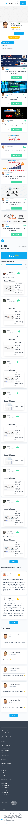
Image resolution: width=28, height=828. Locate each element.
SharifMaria (10, 574)
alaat (8, 299)
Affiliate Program (6, 763)
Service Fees (5, 755)
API (3, 772)
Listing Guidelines (6, 752)
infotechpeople (16, 26)
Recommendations (7, 48)
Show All (13, 561)
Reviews (4, 45)
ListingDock (6, 790)
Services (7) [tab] (5, 42)
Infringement (5, 750)
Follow (9, 33)
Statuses (5, 52)
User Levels (5, 765)
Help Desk (8, 730)
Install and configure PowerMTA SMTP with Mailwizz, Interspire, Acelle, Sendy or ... (18, 317)
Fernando (10, 272)
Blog (3, 775)
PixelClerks (6, 792)
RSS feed (4, 770)
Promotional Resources (8, 768)
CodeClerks (6, 787)
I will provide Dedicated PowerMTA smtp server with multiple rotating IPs (18, 288)
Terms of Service (6, 745)
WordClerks (6, 794)
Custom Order (14, 37)
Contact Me (18, 33)
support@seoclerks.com (7, 732)
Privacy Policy (5, 748)
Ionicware (4, 783)
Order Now (17, 77)
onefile (9, 598)
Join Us (5, 809)
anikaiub (9, 531)
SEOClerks (6, 785)
